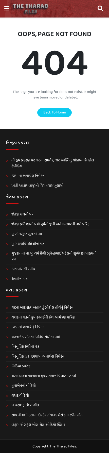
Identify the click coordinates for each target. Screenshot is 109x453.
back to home (54, 112)
